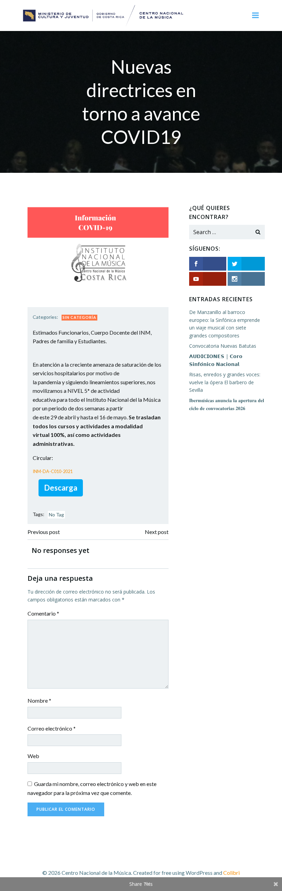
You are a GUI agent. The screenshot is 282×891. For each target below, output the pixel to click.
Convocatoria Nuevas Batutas (222, 346)
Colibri (231, 872)
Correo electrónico (52, 728)
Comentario (43, 613)
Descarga (60, 487)
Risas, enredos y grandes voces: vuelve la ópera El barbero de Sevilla (224, 382)
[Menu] (255, 15)
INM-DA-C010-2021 (53, 471)
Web (33, 756)
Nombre (39, 700)
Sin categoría (79, 317)
